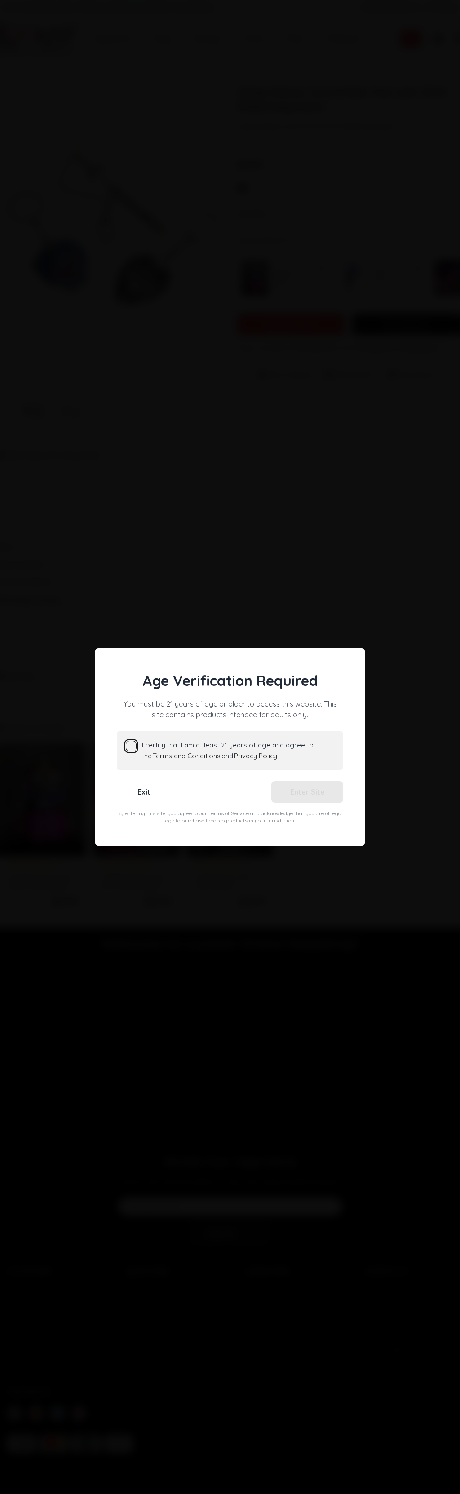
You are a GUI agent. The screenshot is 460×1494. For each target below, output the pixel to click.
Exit (143, 791)
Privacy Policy (255, 755)
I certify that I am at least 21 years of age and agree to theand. (228, 750)
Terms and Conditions (187, 755)
